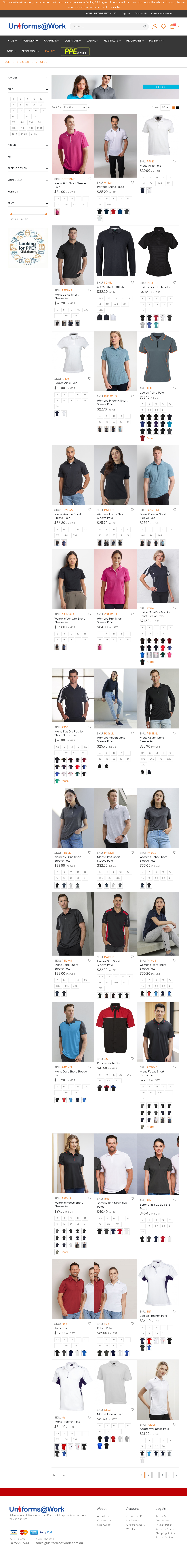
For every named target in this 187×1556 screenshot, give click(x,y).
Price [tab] (11, 203)
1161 (148, 1311)
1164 (106, 1324)
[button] (89, 179)
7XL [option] (169, 183)
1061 (63, 1417)
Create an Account (162, 13)
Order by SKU (135, 1516)
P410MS (109, 853)
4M (106, 1059)
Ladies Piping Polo (152, 392)
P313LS (66, 1198)
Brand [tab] (12, 145)
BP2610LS (110, 396)
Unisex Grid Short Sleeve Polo (108, 963)
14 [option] (170, 299)
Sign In (126, 13)
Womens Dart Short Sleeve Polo (153, 966)
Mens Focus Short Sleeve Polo (152, 1073)
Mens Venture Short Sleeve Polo (67, 516)
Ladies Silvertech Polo (155, 287)
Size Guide (104, 1525)
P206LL (108, 733)
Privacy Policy (164, 1525)
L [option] (78, 198)
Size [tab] (10, 89)
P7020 (150, 161)
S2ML (107, 282)
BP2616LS (67, 614)
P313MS (151, 1067)
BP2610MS (153, 510)
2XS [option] (101, 298)
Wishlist (131, 1529)
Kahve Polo (61, 1328)
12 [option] (163, 299)
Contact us (104, 1520)
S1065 (107, 1410)
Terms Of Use (164, 1537)
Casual (25, 62)
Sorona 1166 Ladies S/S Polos (155, 1206)
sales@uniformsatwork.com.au (59, 1543)
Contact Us (140, 13)
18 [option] (149, 304)
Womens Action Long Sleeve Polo (111, 739)
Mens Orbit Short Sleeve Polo (108, 859)
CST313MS (68, 179)
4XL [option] (75, 204)
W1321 (107, 182)
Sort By (56, 107)
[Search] (145, 26)
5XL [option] (84, 204)
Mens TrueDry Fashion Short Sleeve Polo (69, 733)
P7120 (65, 379)
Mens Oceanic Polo (110, 1414)
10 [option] (156, 299)
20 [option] (156, 304)
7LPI (149, 388)
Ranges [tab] (13, 77)
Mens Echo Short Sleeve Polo (66, 966)
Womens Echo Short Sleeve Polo (153, 859)
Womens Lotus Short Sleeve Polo (111, 516)
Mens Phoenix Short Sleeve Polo (153, 516)
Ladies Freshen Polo (153, 1315)
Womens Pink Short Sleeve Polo (109, 620)
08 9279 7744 (19, 1543)
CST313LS (110, 614)
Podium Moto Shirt (109, 1063)
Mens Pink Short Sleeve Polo (70, 185)
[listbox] (72, 201)
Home (6, 62)
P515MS (66, 290)
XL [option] (85, 198)
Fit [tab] (10, 157)
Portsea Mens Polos (110, 186)
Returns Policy (165, 1529)
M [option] (72, 198)
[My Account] (154, 26)
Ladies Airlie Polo (65, 383)
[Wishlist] (163, 26)
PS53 (64, 727)
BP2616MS (68, 510)
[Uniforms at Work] (37, 26)
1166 (149, 1200)
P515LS (108, 510)
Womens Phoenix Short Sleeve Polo (112, 402)
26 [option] (142, 310)
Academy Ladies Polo (154, 1429)
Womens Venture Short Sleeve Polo (69, 620)
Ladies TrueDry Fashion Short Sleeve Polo (155, 614)
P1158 (150, 283)
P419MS (66, 1067)
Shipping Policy (165, 1533)
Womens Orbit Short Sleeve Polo (67, 859)
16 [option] (142, 304)
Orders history (135, 1525)
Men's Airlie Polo (150, 165)
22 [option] (163, 304)
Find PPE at (52, 51)
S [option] (64, 198)
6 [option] (142, 299)
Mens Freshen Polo (67, 1421)
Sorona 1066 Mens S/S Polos (112, 1205)
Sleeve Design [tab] (17, 168)
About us (103, 1516)
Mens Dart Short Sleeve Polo (70, 1073)
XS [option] (57, 198)
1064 (64, 1324)
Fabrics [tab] (13, 191)
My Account (134, 1520)
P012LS (151, 1424)
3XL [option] (67, 204)
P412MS (66, 960)
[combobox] (109, 26)
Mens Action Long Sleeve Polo (152, 739)
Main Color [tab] (15, 180)
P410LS (66, 853)
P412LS (151, 853)
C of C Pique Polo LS (110, 286)
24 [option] (170, 304)
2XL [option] (58, 204)
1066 (106, 1199)
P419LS (151, 960)
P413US (108, 957)
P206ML (151, 733)
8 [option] (149, 299)
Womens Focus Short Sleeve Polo (68, 1204)
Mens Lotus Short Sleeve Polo (66, 296)
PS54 (150, 608)
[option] (57, 212)
